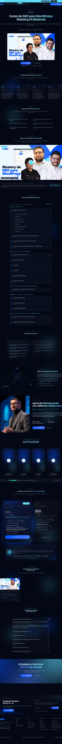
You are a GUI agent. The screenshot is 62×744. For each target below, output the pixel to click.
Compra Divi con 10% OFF (44, 729)
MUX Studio (41, 723)
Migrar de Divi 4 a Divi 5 (55, 729)
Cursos (10, 4)
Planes (29, 721)
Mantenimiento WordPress (55, 725)
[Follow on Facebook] (1, 728)
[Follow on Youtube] (6, 728)
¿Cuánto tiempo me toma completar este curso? (31, 631)
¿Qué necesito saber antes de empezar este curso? (31, 619)
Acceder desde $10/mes (55, 4)
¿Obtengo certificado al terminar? (31, 643)
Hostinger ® (36, 737)
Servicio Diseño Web (54, 723)
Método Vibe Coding (18, 4)
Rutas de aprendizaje (19, 725)
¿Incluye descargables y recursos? (31, 635)
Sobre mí (26, 4)
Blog (23, 4)
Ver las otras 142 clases (54, 185)
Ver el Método (53, 1)
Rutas (13, 4)
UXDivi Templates (42, 725)
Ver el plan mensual (37, 675)
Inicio (7, 4)
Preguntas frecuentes (31, 725)
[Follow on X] (9, 728)
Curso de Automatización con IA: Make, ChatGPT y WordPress (9, 592)
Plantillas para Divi (54, 721)
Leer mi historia (49, 427)
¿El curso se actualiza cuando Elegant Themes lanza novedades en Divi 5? (31, 639)
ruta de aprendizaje (43, 625)
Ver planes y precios (8, 710)
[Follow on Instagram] (4, 728)
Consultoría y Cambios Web (55, 727)
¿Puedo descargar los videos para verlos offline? (31, 651)
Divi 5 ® (43, 737)
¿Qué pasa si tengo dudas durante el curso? (31, 647)
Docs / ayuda (42, 727)
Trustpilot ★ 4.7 (30, 727)
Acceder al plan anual (26, 675)
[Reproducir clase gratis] (31, 162)
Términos (60, 737)
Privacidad (56, 737)
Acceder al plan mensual (46, 537)
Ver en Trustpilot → (57, 480)
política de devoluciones (32, 558)
